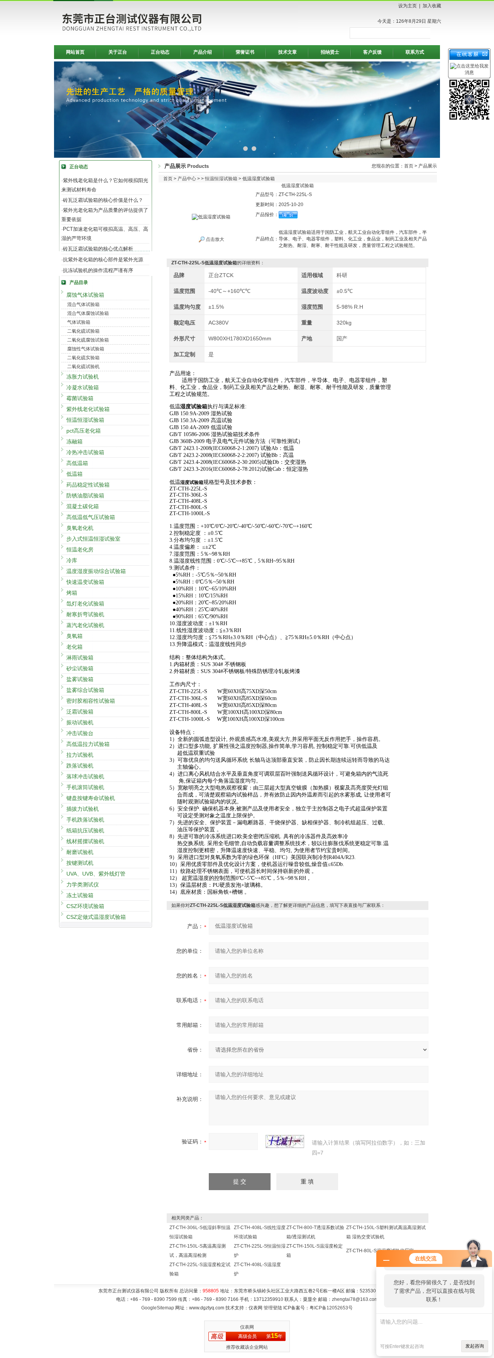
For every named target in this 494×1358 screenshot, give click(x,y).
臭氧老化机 (79, 528)
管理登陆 (273, 1308)
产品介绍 (202, 52)
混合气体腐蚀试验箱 (88, 313)
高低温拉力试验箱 (88, 744)
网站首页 (75, 52)
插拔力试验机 (82, 809)
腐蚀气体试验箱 (85, 295)
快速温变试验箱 (85, 582)
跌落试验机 (79, 766)
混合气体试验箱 (83, 304)
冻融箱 (74, 441)
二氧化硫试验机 (83, 366)
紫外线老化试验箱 (88, 409)
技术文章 (287, 52)
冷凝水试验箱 (82, 387)
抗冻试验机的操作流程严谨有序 (98, 270)
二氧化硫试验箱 (83, 331)
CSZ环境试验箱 (85, 906)
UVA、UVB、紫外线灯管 (95, 874)
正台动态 (160, 52)
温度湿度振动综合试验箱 (96, 571)
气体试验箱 (78, 322)
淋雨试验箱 (79, 657)
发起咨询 (474, 1346)
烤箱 (71, 593)
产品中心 (187, 178)
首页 (408, 166)
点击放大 (214, 239)
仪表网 (247, 1327)
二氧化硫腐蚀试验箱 (88, 340)
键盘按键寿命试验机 (90, 798)
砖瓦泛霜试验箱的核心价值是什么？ (103, 200)
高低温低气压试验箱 (90, 517)
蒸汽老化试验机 (85, 625)
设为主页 (407, 5)
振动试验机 (79, 722)
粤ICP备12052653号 (331, 1308)
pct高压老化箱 (83, 431)
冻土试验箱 (79, 895)
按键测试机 (79, 863)
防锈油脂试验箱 (85, 495)
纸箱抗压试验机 (85, 830)
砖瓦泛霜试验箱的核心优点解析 (98, 249)
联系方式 (415, 52)
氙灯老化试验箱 (85, 603)
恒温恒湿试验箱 (85, 420)
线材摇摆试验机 (85, 841)
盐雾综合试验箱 (85, 690)
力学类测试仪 (82, 884)
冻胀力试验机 (82, 377)
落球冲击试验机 (85, 776)
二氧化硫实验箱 (83, 357)
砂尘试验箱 (79, 668)
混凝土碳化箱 (82, 506)
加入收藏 (432, 5)
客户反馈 (372, 52)
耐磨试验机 (79, 852)
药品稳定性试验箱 (88, 485)
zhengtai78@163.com (355, 1299)
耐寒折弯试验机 (85, 614)
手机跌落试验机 (85, 820)
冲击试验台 (79, 733)
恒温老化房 (79, 549)
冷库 (71, 560)
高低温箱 (77, 463)
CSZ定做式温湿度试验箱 (96, 917)
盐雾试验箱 (79, 679)
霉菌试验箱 (79, 398)
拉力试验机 (79, 755)
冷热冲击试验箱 (85, 452)
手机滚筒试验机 (85, 787)
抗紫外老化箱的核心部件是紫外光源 (103, 259)
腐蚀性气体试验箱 (85, 349)
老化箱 (74, 647)
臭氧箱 (74, 636)
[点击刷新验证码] (285, 1141)
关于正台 (117, 52)
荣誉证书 (245, 52)
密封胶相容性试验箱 (90, 701)
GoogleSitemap (157, 1308)
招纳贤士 (330, 52)
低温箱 (74, 474)
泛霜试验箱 (79, 712)
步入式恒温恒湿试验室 (93, 539)
